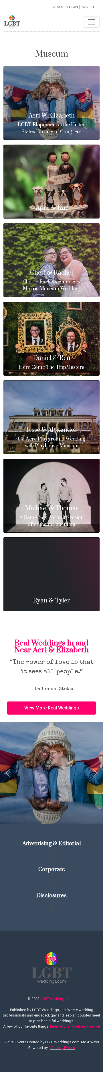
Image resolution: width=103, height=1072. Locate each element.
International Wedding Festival (75, 1026)
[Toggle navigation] (92, 22)
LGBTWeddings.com (57, 999)
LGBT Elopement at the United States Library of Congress (52, 123)
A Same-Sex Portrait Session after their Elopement (51, 516)
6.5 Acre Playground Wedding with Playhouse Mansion (51, 438)
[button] (51, 708)
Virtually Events (62, 1048)
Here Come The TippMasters (51, 363)
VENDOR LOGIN (65, 7)
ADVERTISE (91, 7)
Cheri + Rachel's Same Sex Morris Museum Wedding (52, 280)
